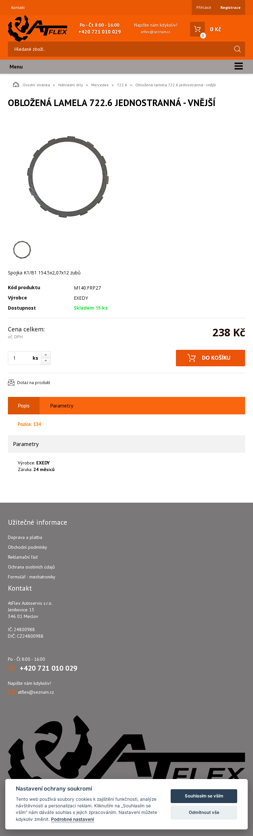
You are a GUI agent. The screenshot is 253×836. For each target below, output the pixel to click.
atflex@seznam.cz (155, 32)
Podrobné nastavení (72, 819)
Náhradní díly (70, 84)
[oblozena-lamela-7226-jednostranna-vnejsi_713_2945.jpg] (67, 177)
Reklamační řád (23, 557)
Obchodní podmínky (27, 547)
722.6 (122, 84)
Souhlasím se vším (204, 795)
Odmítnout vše (204, 812)
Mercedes (100, 84)
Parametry (61, 405)
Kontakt (18, 7)
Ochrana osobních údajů (31, 567)
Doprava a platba (25, 537)
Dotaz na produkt (33, 382)
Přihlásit (203, 7)
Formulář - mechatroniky (31, 577)
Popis (24, 405)
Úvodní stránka (36, 84)
